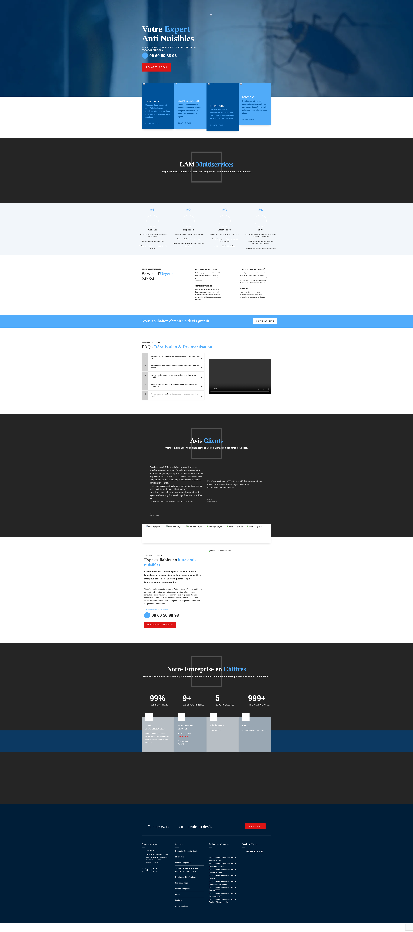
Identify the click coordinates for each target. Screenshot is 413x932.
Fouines (178, 900)
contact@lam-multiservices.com (157, 854)
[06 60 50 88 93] (143, 851)
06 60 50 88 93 (151, 851)
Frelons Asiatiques (182, 883)
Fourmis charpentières (183, 862)
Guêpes (178, 894)
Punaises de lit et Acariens (185, 877)
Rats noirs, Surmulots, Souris (186, 851)
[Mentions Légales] (143, 863)
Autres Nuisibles (181, 906)
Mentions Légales (152, 862)
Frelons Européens (182, 889)
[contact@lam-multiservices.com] (143, 854)
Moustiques (179, 857)
